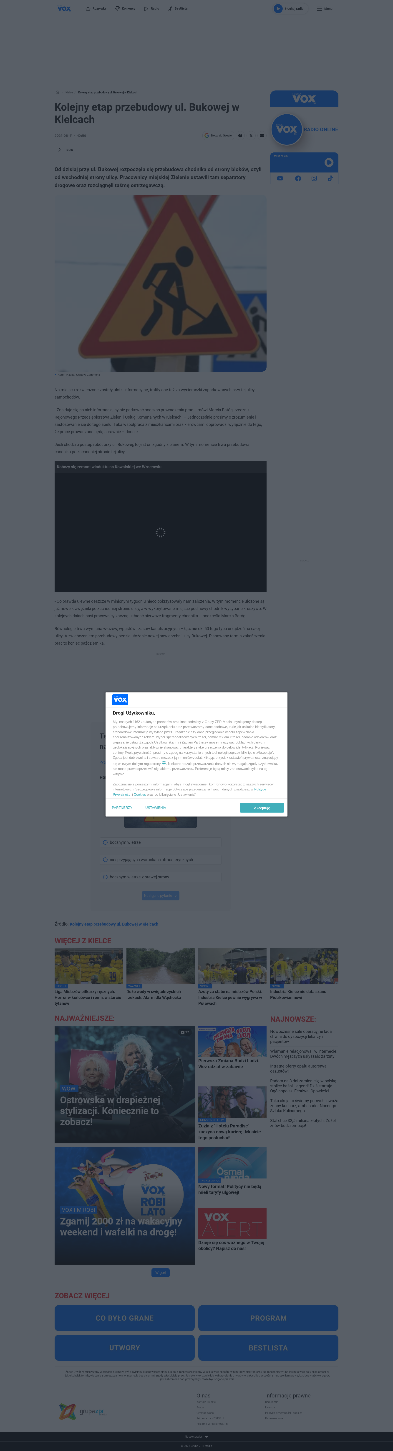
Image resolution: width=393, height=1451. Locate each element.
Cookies (140, 794)
